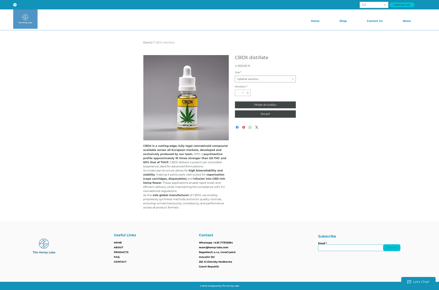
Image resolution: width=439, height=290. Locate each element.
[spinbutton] (243, 93)
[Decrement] (237, 93)
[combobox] (265, 79)
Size (238, 72)
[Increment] (248, 93)
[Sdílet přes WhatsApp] (250, 127)
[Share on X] (257, 127)
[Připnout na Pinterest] (244, 127)
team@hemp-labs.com (214, 247)
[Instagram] (15, 5)
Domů (147, 42)
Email (321, 243)
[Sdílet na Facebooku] (237, 127)
